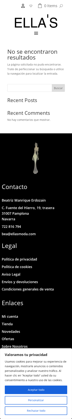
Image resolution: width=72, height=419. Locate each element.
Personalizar (36, 400)
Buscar (58, 88)
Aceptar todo (36, 390)
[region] (36, 383)
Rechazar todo (36, 410)
